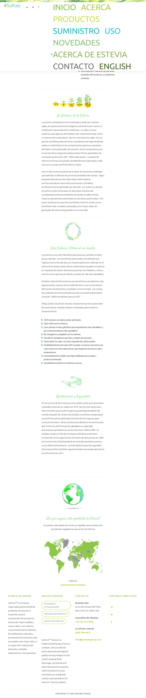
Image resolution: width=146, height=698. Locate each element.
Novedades (76, 42)
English (115, 66)
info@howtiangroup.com (88, 639)
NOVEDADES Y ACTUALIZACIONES (51, 605)
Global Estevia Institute (73, 585)
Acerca (96, 7)
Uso (113, 30)
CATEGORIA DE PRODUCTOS (55, 614)
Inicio (64, 7)
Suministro (76, 30)
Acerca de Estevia (90, 54)
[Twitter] (33, 7)
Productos (76, 19)
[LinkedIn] (27, 7)
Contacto (73, 66)
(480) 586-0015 (83, 632)
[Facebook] (38, 7)
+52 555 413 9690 (84, 621)
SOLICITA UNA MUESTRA (54, 621)
